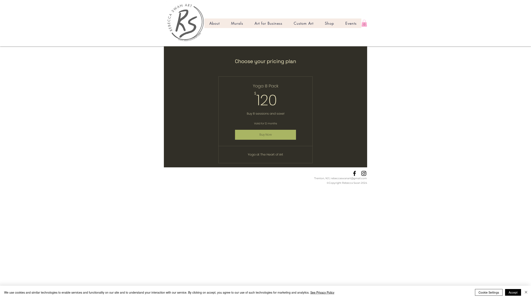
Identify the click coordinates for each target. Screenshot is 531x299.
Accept (513, 292)
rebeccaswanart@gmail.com (349, 178)
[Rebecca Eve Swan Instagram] (363, 173)
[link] (364, 23)
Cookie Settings (489, 292)
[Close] (526, 292)
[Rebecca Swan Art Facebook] (354, 173)
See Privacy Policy (322, 292)
